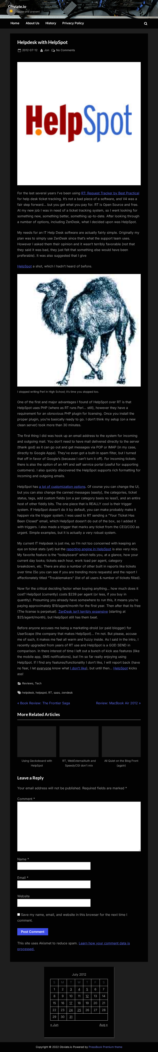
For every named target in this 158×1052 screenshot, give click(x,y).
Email (22, 878)
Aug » (103, 1025)
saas (57, 692)
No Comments (65, 50)
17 (70, 1003)
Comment (26, 799)
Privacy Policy (73, 23)
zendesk (67, 692)
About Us (32, 23)
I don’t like (78, 668)
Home (14, 23)
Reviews (27, 683)
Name (23, 859)
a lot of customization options (62, 487)
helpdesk (28, 692)
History (50, 23)
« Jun (54, 1025)
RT (50, 692)
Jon (46, 50)
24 (71, 1010)
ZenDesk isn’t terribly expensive (83, 611)
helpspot (41, 692)
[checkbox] (11, 11)
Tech (38, 683)
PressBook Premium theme (105, 1047)
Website (23, 896)
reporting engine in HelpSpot (88, 549)
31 (70, 1017)
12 (87, 996)
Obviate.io (17, 6)
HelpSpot (24, 266)
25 (79, 1010)
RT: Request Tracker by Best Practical (110, 193)
